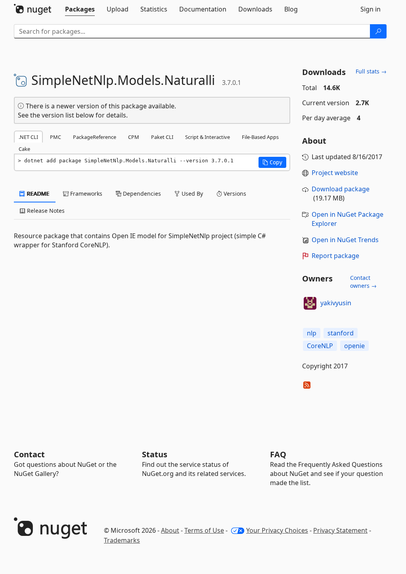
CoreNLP (320, 345)
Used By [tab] (191, 193)
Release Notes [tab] (45, 210)
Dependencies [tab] (141, 193)
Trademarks (122, 540)
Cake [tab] (24, 148)
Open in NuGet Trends (345, 239)
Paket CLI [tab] (162, 137)
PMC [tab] (55, 137)
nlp (311, 333)
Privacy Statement (340, 530)
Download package (341, 189)
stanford (340, 333)
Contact (29, 454)
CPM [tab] (133, 137)
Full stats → (371, 71)
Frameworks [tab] (85, 193)
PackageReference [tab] (94, 137)
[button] (272, 162)
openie (354, 345)
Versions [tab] (234, 193)
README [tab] (37, 193)
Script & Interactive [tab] (207, 137)
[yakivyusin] (310, 303)
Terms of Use (204, 530)
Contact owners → (363, 281)
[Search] (378, 31)
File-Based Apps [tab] (260, 137)
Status (154, 454)
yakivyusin (335, 303)
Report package (335, 255)
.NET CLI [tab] (28, 137)
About (170, 530)
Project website (335, 172)
